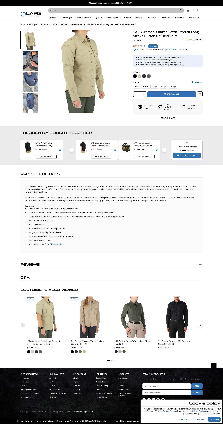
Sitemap (52, 397)
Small (137, 87)
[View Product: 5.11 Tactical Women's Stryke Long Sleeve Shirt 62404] (133, 317)
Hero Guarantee (26, 397)
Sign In (166, 50)
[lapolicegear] (30, 14)
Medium (146, 87)
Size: (136, 82)
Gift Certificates (102, 397)
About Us (53, 378)
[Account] (193, 10)
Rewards (76, 386)
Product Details (40, 174)
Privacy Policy (169, 411)
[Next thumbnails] (30, 111)
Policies (52, 386)
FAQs (51, 382)
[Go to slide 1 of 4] (217, 2)
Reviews (30, 265)
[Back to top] (213, 365)
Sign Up (197, 386)
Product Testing (102, 386)
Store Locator (123, 378)
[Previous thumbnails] (30, 30)
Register (173, 50)
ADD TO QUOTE (168, 118)
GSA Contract (54, 389)
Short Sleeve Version (54, 244)
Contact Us (24, 378)
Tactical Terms (124, 389)
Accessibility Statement (58, 393)
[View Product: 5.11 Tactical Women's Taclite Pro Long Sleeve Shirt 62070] (89, 317)
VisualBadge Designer (104, 393)
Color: (136, 72)
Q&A (25, 278)
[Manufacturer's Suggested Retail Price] (144, 46)
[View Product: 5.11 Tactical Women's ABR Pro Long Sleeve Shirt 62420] (177, 317)
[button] (168, 107)
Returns (23, 386)
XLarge (163, 87)
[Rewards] (188, 10)
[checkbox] (60, 150)
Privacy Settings (199, 411)
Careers (121, 386)
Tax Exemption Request (29, 393)
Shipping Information (28, 389)
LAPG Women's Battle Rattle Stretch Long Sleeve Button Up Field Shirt (45, 144)
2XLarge (173, 87)
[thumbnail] (30, 40)
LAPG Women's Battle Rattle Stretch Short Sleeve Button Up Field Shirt (101, 144)
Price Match (25, 382)
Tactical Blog (101, 378)
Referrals (76, 389)
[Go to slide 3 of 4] (5, 2)
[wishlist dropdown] (200, 94)
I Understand (214, 419)
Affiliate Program (102, 382)
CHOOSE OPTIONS (46, 157)
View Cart (77, 393)
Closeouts (100, 389)
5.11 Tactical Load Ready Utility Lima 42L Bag (143, 144)
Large (155, 87)
